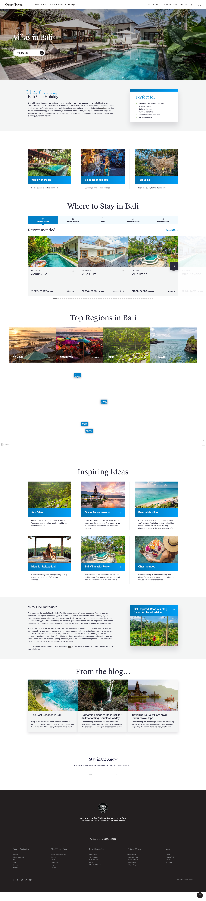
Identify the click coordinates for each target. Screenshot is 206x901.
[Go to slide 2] (58, 298)
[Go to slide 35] (129, 298)
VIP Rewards (93, 857)
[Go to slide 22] (101, 298)
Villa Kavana (191, 274)
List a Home (167, 5)
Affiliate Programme (134, 865)
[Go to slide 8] (71, 298)
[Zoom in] (203, 440)
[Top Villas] (156, 169)
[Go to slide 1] (55, 298)
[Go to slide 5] (64, 298)
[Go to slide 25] (107, 298)
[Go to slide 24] (105, 298)
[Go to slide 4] (62, 298)
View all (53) (171, 230)
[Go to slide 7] (69, 298)
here (69, 646)
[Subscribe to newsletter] (116, 774)
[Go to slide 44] (148, 298)
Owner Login (131, 854)
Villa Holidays (55, 4)
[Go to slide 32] (122, 298)
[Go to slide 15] (86, 298)
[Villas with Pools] (49, 169)
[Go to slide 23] (103, 298)
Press (53, 860)
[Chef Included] (156, 558)
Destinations (40, 4)
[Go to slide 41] (141, 298)
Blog (52, 865)
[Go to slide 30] (118, 298)
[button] (200, 895)
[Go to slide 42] (144, 298)
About (175, 5)
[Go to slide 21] (99, 298)
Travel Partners (132, 860)
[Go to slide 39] (137, 298)
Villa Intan (139, 274)
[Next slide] (75, 251)
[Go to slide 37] (133, 298)
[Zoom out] (203, 443)
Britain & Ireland (18, 857)
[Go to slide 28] (114, 298)
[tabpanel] (103, 265)
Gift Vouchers (93, 860)
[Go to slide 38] (135, 298)
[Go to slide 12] (79, 298)
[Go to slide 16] (88, 298)
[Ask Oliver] (49, 504)
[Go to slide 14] (84, 298)
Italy (14, 860)
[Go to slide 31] (120, 298)
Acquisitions (131, 862)
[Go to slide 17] (90, 298)
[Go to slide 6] (66, 298)
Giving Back (55, 862)
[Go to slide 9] (73, 298)
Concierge (70, 4)
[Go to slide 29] (116, 298)
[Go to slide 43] (146, 298)
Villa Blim (89, 274)
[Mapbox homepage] (5, 444)
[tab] (43, 220)
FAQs (91, 862)
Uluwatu (88, 270)
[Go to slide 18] (92, 298)
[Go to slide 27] (111, 298)
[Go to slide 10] (75, 298)
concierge (103, 108)
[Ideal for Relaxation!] (49, 558)
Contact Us (183, 5)
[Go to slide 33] (124, 298)
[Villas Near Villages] (103, 169)
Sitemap (169, 862)
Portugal (16, 867)
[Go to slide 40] (139, 298)
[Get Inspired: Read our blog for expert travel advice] (154, 625)
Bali (32, 270)
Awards (53, 857)
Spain (15, 862)
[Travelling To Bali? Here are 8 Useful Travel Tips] (153, 706)
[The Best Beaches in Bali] (53, 706)
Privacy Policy (170, 857)
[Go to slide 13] (81, 298)
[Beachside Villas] (156, 506)
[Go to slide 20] (96, 298)
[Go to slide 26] (109, 298)
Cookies (168, 860)
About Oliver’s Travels (58, 854)
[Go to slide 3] (60, 298)
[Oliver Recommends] (103, 506)
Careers (54, 867)
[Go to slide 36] (131, 298)
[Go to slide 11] (77, 298)
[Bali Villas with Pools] (103, 560)
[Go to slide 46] (152, 298)
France (15, 854)
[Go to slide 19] (94, 298)
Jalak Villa (39, 274)
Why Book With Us (95, 865)
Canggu (37, 270)
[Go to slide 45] (150, 298)
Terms (168, 854)
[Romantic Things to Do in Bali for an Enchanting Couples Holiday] (103, 706)
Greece (15, 865)
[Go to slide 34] (126, 298)
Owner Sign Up (132, 857)
